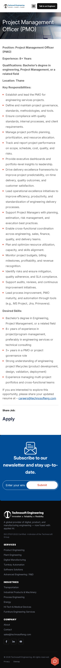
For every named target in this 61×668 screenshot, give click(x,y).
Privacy (7, 662)
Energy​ (7, 602)
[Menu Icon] (34, 6)
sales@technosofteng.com (17, 634)
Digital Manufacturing (15, 559)
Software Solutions (13, 569)
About (7, 624)
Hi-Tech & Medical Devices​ (17, 606)
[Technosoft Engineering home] (14, 6)
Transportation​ (11, 587)
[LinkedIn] (13, 641)
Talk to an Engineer (47, 6)
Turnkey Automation (14, 564)
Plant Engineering (13, 554)
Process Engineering (14, 597)
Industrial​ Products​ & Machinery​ (20, 592)
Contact (8, 629)
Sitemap (16, 662)
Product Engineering (14, 550)
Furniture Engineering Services (19, 611)
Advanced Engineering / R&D (18, 574)
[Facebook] (6, 641)
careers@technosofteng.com (37, 398)
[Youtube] (20, 641)
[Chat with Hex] (55, 661)
